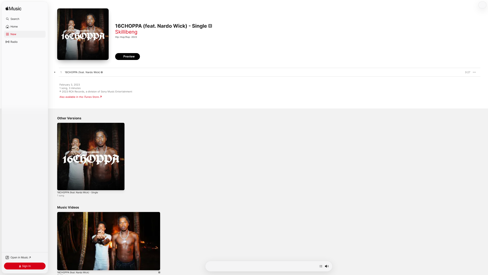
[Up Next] (321, 266)
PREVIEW (466, 72)
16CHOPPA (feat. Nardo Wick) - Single (79, 124)
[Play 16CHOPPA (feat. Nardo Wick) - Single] (62, 185)
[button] (24, 19)
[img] (13, 8)
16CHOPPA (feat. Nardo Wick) (73, 272)
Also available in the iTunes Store (79, 96)
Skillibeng (126, 32)
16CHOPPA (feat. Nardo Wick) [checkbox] (82, 72)
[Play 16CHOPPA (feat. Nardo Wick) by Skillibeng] (61, 72)
